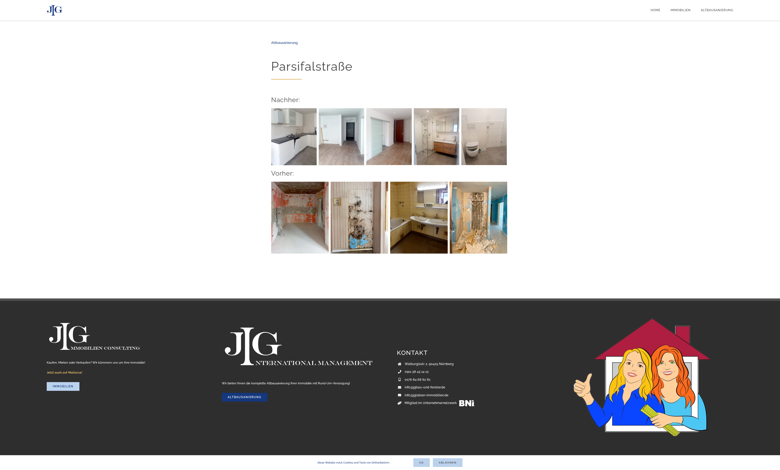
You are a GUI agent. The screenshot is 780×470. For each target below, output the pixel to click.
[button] (9, 461)
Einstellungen (400, 462)
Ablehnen (448, 462)
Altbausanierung (284, 43)
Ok (421, 462)
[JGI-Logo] (55, 6)
